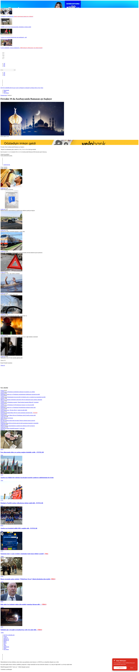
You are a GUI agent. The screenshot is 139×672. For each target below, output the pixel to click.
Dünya (36, 87)
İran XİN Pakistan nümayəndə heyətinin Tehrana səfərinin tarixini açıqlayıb (18, 420)
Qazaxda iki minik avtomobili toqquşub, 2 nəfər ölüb (13, 428)
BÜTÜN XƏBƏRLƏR (6, 87)
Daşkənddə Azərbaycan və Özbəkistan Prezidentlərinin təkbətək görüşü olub (18, 407)
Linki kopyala (6, 164)
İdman (33, 87)
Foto (39, 87)
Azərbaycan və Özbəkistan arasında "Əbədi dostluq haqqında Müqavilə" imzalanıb (20, 402)
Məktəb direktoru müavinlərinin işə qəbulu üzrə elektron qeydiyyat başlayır (18, 425)
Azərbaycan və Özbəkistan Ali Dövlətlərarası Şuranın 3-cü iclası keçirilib (17, 404)
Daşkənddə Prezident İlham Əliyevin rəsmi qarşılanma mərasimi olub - (19, 412)
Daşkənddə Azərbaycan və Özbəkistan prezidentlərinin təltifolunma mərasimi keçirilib (20, 394)
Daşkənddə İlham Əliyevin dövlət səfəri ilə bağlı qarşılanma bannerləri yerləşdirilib (19, 423)
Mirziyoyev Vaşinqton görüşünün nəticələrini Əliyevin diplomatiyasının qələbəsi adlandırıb (21, 399)
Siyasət (13, 87)
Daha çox (3, 429)
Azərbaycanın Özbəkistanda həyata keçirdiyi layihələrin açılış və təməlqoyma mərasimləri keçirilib (23, 397)
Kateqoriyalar (4, 95)
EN (4, 64)
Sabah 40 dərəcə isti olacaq (7, 418)
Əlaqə (4, 91)
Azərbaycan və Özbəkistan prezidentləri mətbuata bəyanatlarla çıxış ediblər (18, 391)
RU (4, 66)
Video (41, 87)
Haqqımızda (6, 90)
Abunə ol (3, 365)
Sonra (131, 667)
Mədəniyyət (23, 87)
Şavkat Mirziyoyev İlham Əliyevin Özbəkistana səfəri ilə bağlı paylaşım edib (18, 415)
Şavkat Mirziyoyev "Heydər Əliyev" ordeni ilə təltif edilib (14, 410)
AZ (4, 63)
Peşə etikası (6, 92)
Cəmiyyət (17, 87)
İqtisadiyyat (28, 87)
